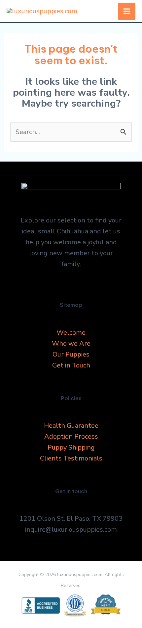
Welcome (71, 332)
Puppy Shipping (71, 447)
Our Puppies (71, 354)
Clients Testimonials (71, 458)
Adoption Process (71, 436)
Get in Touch (71, 365)
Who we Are (71, 343)
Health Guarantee (71, 425)
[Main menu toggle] (126, 11)
